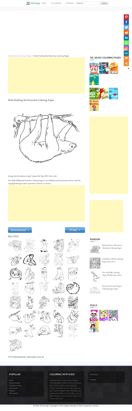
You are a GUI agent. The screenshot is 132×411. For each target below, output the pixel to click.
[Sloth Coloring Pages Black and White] (30, 331)
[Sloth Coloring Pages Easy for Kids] (15, 316)
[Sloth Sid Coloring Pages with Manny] (30, 274)
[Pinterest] (126, 17)
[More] (126, 63)
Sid (43, 357)
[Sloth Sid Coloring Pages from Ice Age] (58, 288)
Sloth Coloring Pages (23, 56)
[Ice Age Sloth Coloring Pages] (30, 302)
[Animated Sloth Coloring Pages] (73, 288)
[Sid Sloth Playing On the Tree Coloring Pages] (58, 331)
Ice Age (39, 357)
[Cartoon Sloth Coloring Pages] (44, 274)
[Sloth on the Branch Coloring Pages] (15, 260)
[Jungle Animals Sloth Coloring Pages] (44, 260)
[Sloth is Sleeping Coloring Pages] (15, 331)
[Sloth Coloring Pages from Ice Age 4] (15, 288)
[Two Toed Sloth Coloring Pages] (58, 245)
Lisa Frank (13, 388)
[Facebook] (126, 22)
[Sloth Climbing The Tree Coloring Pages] (30, 316)
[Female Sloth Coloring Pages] (15, 274)
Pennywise (13, 393)
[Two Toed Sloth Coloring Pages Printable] (73, 274)
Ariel (11, 380)
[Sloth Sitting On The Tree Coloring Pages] (58, 260)
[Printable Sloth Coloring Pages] (73, 302)
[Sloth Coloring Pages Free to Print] (30, 260)
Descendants (14, 383)
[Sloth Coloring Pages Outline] (58, 316)
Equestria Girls (15, 385)
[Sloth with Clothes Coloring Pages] (30, 245)
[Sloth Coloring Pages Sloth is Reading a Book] (58, 302)
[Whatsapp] (126, 42)
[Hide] (128, 68)
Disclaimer (94, 374)
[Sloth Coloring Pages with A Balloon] (73, 245)
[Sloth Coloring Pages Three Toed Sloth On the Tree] (15, 302)
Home (10, 56)
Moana (12, 391)
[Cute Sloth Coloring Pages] (44, 331)
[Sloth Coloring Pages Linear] (58, 274)
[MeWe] (126, 53)
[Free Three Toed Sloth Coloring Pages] (44, 316)
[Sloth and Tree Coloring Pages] (44, 288)
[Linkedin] (126, 37)
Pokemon (70, 3)
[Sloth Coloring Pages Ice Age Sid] (44, 245)
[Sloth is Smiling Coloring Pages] (73, 316)
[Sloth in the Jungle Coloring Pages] (73, 331)
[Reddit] (126, 32)
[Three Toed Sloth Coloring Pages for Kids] (15, 245)
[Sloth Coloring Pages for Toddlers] (30, 288)
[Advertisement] (66, 29)
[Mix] (126, 58)
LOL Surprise (56, 3)
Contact (93, 379)
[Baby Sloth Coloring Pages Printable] (73, 260)
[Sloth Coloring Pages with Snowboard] (44, 302)
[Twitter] (126, 27)
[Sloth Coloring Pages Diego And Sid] (15, 345)
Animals (33, 357)
